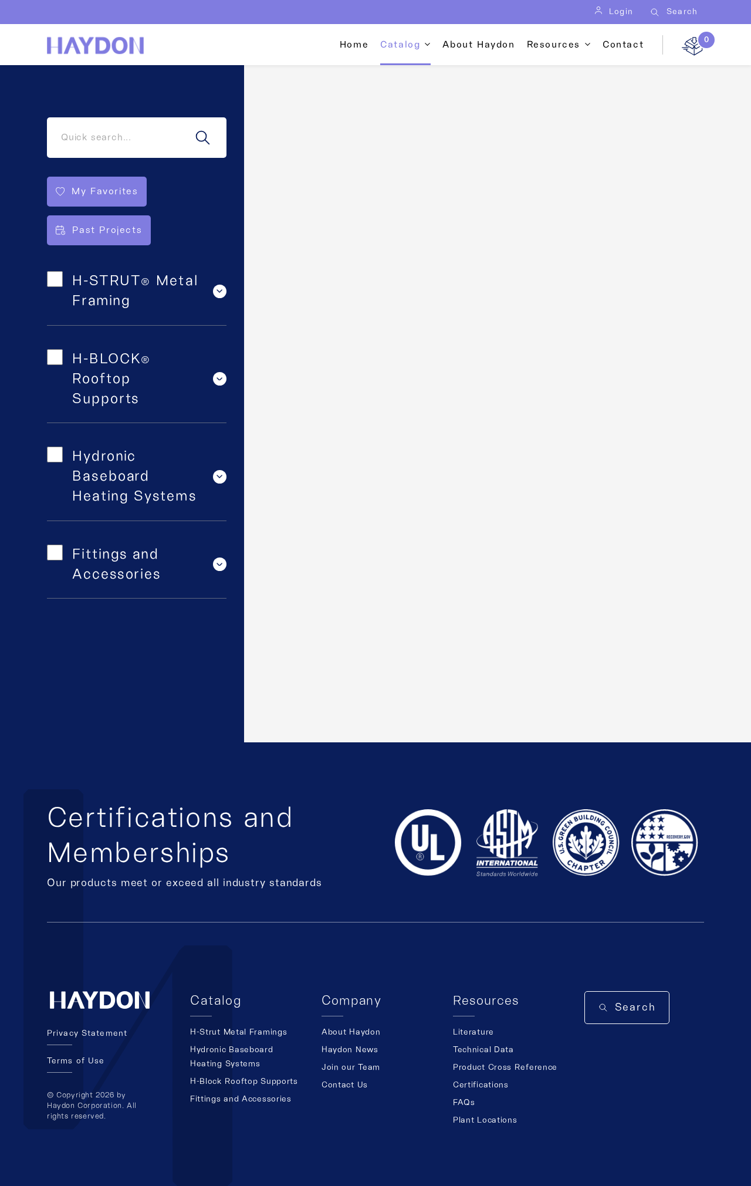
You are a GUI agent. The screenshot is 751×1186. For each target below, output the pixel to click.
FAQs (464, 1103)
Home (354, 44)
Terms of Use (75, 1061)
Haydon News (350, 1050)
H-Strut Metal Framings (238, 1032)
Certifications (481, 1085)
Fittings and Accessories (241, 1099)
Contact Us (345, 1085)
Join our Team (351, 1067)
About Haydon (478, 44)
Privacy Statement (87, 1033)
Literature (473, 1032)
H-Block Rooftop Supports (244, 1081)
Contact (623, 44)
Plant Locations (485, 1120)
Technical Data (483, 1050)
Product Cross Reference (505, 1067)
